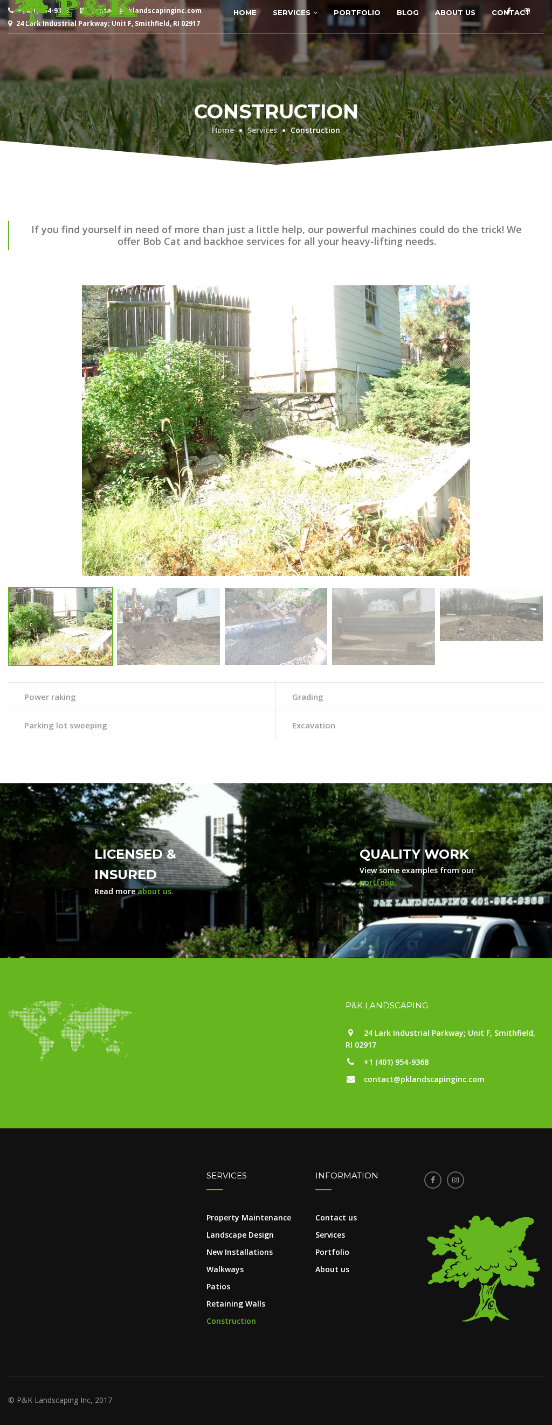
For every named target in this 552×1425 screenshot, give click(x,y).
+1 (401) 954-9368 (396, 1062)
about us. (155, 891)
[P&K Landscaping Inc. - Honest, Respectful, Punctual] (75, 7)
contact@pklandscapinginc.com (424, 1079)
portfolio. (378, 882)
